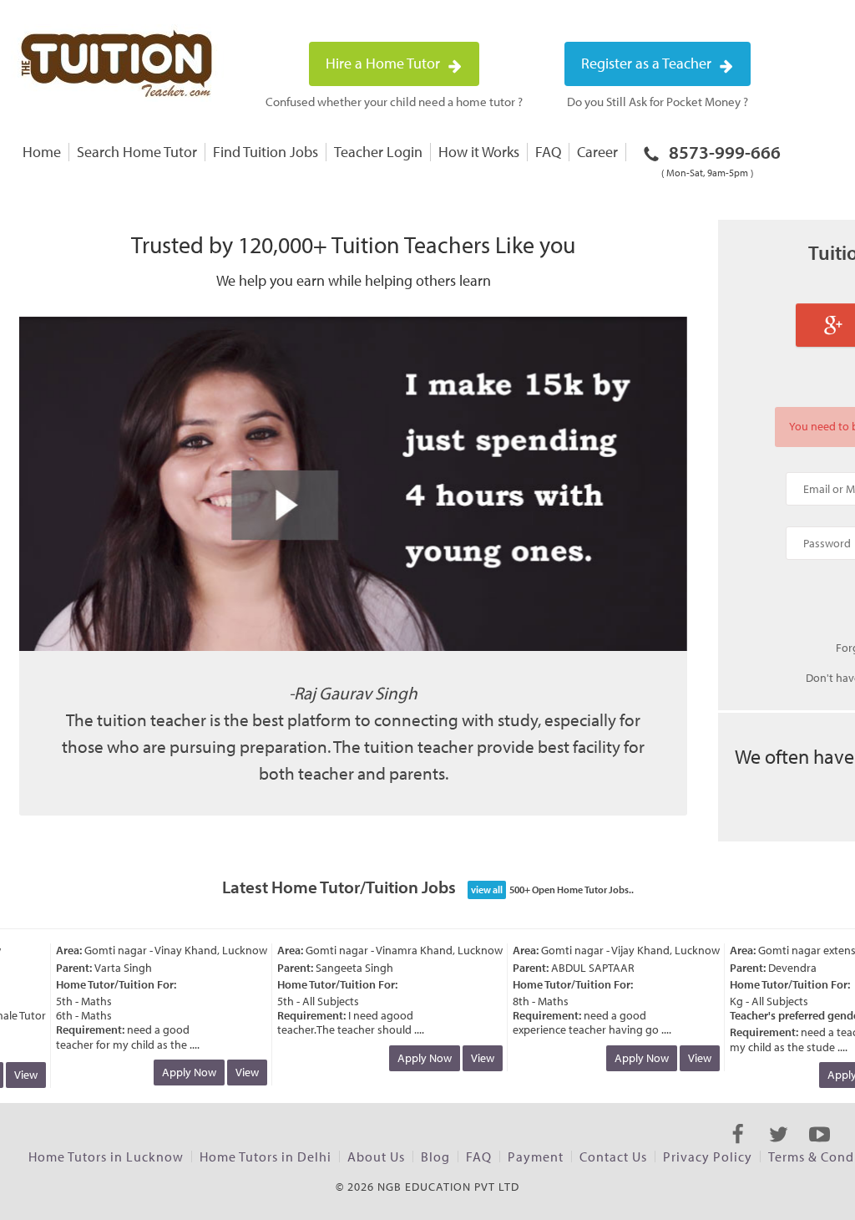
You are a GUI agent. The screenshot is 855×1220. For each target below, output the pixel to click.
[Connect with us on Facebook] (737, 1148)
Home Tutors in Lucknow (106, 1156)
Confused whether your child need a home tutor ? (394, 101)
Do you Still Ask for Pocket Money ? (657, 101)
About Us (376, 1156)
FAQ (548, 151)
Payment (536, 1156)
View (237, 1072)
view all (487, 889)
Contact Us (613, 1156)
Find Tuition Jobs (265, 151)
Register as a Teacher (648, 63)
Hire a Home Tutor (384, 63)
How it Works (478, 151)
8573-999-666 (721, 159)
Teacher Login (378, 151)
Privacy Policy (707, 1156)
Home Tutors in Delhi (265, 1156)
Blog (435, 1156)
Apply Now (179, 1072)
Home (42, 151)
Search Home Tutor (137, 151)
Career (597, 151)
